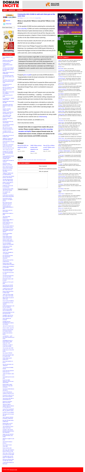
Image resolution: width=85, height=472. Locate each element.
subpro (35, 159)
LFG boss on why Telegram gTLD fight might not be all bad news (8, 69)
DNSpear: (60, 104)
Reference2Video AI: (62, 89)
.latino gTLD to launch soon (8, 325)
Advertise (12, 10)
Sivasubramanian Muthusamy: (64, 140)
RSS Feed (8, 20)
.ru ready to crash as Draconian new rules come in (8, 132)
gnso (22, 159)
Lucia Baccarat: (61, 70)
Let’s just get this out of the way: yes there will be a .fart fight (8, 77)
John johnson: (61, 120)
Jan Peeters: (60, 184)
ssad (32, 159)
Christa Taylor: (61, 155)
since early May (22, 28)
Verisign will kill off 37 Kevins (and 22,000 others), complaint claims (8, 157)
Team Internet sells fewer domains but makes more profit (8, 106)
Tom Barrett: (60, 76)
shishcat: (60, 101)
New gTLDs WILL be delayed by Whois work (23, 147)
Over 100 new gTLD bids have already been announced (8, 257)
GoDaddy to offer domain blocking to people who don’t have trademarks (8, 431)
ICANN (24, 159)
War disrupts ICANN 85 (7, 353)
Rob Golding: (61, 201)
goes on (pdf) (27, 75)
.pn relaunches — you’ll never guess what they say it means (8, 337)
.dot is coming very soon (8, 149)
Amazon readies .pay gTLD (8, 327)
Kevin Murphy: (61, 93)
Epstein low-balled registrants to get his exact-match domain (8, 381)
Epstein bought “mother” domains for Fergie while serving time (7, 386)
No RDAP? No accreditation (8, 412)
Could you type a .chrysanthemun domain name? (7, 65)
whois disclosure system (41, 159)
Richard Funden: (61, 179)
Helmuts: (60, 125)
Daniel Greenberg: (62, 176)
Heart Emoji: (60, 82)
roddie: (59, 60)
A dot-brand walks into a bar (8, 147)
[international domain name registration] (9, 40)
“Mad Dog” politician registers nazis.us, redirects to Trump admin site (8, 406)
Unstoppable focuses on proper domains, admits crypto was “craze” (7, 342)
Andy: (59, 63)
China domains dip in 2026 (8, 348)
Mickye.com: (60, 208)
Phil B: (59, 73)
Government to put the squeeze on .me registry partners (7, 199)
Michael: (60, 66)
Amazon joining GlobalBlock (8, 300)
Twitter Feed (8, 23)
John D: (59, 198)
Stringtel (20, 10)
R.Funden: (60, 213)
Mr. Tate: (60, 210)
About (5, 10)
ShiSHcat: (60, 86)
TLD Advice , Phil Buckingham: (64, 150)
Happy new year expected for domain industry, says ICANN (8, 435)
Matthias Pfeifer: (61, 108)
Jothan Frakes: (61, 122)
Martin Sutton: (61, 68)
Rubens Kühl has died (7, 448)
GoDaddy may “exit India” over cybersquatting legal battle (8, 153)
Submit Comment (22, 189)
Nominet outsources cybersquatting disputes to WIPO (8, 207)
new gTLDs (28, 159)
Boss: (59, 167)
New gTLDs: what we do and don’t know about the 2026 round (8, 81)
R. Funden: (60, 164)
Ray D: (59, 147)
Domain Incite (13, 469)
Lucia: (59, 136)
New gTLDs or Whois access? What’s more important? (49, 147)
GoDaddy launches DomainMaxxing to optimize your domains (8, 323)
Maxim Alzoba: (61, 159)
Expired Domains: (61, 78)
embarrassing (43, 116)
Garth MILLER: (61, 99)
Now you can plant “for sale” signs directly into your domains (8, 89)
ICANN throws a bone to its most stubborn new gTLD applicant (8, 230)
